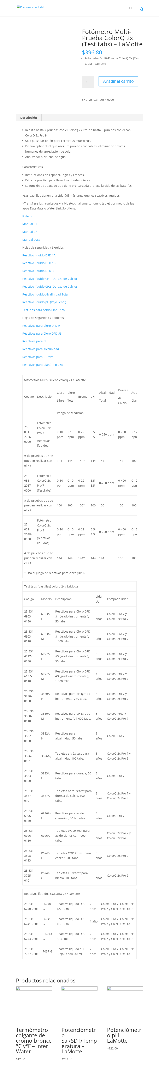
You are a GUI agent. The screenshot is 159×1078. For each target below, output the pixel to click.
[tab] (29, 117)
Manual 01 (29, 224)
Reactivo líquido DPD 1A (38, 255)
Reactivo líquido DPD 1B (38, 263)
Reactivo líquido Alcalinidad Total (45, 294)
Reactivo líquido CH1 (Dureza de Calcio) (49, 279)
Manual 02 (29, 232)
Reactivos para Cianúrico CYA (42, 365)
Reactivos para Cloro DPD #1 (42, 326)
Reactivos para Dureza (37, 357)
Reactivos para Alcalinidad (40, 349)
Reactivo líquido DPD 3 (38, 271)
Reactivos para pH (34, 341)
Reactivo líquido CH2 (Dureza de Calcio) (49, 286)
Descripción (28, 118)
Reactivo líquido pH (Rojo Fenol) (44, 302)
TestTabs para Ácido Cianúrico (43, 310)
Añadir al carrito (118, 81)
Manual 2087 (31, 240)
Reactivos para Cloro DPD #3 (42, 333)
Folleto (26, 216)
